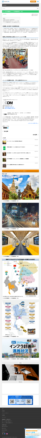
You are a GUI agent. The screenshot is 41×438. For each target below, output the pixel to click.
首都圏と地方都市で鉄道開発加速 (8, 19)
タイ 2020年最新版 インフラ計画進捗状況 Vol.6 (11, 228)
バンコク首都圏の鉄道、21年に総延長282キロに (11, 22)
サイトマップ (4, 417)
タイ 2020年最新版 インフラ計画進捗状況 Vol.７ (11, 200)
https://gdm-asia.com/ (9, 107)
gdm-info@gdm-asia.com (10, 108)
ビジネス (4, 5)
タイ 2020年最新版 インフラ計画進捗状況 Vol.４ (11, 298)
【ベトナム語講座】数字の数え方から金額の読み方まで (15, 164)
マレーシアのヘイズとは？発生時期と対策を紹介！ (15, 141)
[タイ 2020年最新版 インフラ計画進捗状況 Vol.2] (7, 127)
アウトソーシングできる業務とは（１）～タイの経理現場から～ (15, 131)
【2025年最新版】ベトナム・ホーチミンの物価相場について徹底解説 (18, 158)
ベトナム (4, 145)
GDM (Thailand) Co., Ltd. (12, 114)
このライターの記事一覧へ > (33, 123)
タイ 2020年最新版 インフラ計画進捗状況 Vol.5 (11, 256)
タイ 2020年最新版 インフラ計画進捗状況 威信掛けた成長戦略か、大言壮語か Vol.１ (17, 358)
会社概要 (3, 415)
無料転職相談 (33, 1)
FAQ (2, 408)
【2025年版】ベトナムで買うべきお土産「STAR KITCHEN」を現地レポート (19, 152)
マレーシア (4, 139)
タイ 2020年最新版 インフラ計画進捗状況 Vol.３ (11, 336)
